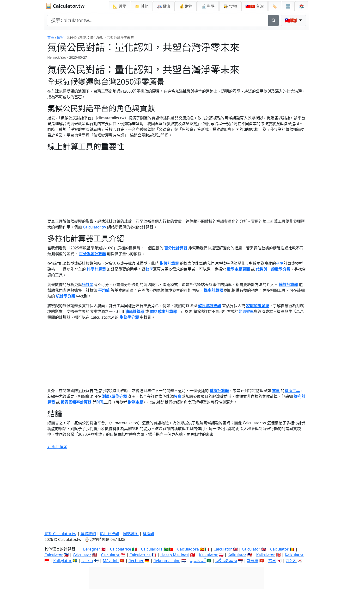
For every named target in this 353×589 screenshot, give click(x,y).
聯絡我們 (88, 533)
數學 (149, 269)
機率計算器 (213, 290)
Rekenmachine (166, 560)
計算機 (252, 560)
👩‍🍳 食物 (230, 6)
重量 (276, 390)
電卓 (272, 560)
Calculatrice (140, 554)
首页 (50, 37)
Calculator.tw (94, 227)
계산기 (291, 560)
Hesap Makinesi (174, 554)
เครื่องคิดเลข (226, 560)
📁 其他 (141, 6)
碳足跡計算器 (209, 305)
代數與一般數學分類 (273, 269)
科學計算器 (96, 269)
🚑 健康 (163, 6)
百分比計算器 (175, 248)
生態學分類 (129, 317)
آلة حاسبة (198, 560)
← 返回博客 (57, 446)
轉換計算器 (219, 390)
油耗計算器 (134, 311)
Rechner (136, 560)
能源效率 (246, 311)
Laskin (87, 560)
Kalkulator (208, 554)
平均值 (104, 290)
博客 (60, 37)
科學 (280, 263)
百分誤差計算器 (92, 253)
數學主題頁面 (238, 269)
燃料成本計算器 (163, 311)
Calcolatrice (120, 549)
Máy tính (111, 560)
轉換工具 (292, 390)
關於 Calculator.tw (60, 533)
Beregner (91, 549)
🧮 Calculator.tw (65, 6)
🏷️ (274, 6)
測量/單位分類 (114, 396)
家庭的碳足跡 (257, 305)
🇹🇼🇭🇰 (254, 6)
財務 (100, 402)
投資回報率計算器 (76, 402)
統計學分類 (65, 296)
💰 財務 (186, 6)
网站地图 (131, 533)
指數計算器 (169, 263)
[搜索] (273, 20)
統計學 (87, 284)
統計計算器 (288, 284)
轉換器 (148, 533)
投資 (178, 396)
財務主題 (135, 402)
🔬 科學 (208, 6)
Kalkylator (62, 560)
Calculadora (152, 549)
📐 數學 (119, 6)
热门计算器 (109, 533)
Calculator (222, 549)
